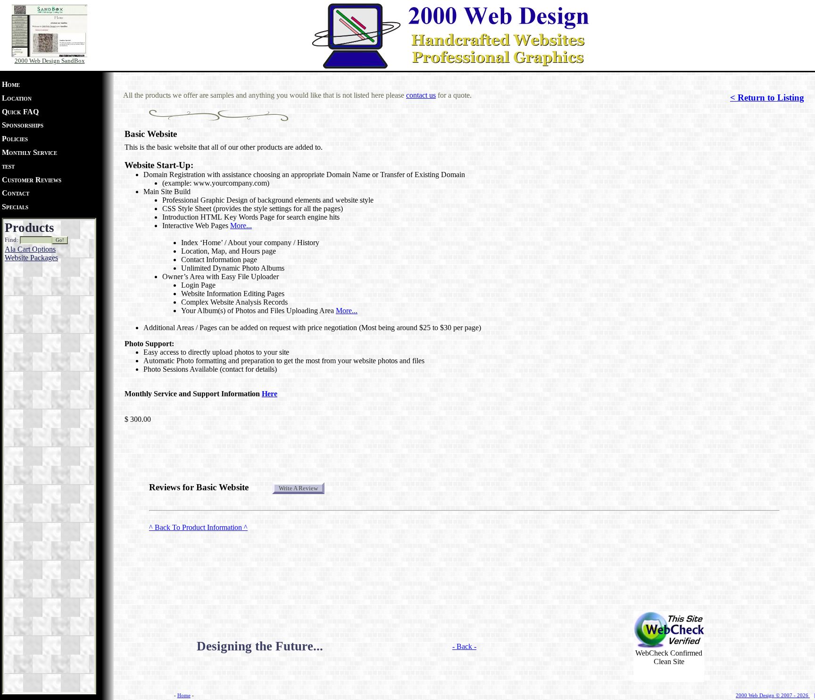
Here (269, 394)
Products (29, 228)
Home (11, 84)
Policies (15, 139)
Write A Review (298, 488)
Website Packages (31, 258)
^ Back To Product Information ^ (198, 527)
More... (241, 226)
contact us (421, 95)
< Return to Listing (767, 97)
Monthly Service (29, 152)
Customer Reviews (31, 180)
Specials (15, 207)
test (8, 166)
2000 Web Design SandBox (50, 60)
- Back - (464, 646)
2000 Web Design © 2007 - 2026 (773, 695)
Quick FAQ (20, 112)
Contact (15, 193)
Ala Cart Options (30, 249)
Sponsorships (22, 125)
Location (17, 98)
